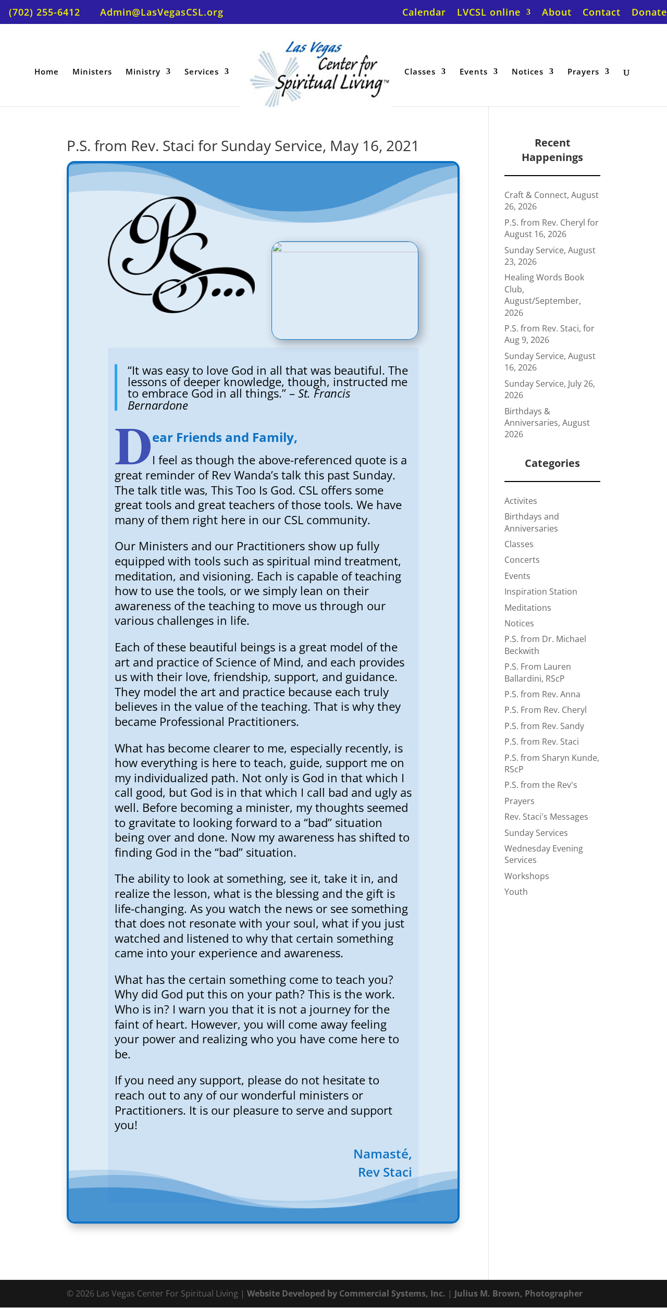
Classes (420, 72)
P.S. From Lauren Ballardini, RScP (537, 672)
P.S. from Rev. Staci (541, 741)
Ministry (143, 72)
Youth (516, 891)
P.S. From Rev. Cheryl (545, 709)
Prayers (583, 72)
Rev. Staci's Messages (546, 816)
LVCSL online (489, 12)
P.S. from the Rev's (540, 785)
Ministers (92, 72)
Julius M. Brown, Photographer (518, 1293)
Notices (528, 72)
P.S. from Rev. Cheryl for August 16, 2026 (551, 228)
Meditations (527, 607)
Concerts (522, 559)
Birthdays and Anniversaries (531, 522)
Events (474, 72)
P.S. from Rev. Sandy (544, 726)
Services (201, 72)
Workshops (526, 876)
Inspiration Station (540, 591)
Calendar (424, 12)
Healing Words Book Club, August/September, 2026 (544, 295)
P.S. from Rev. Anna (542, 694)
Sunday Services (536, 832)
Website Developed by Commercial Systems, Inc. (346, 1293)
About (557, 12)
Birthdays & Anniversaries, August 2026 (547, 422)
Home (46, 72)
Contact (602, 12)
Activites (520, 501)
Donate (649, 12)
